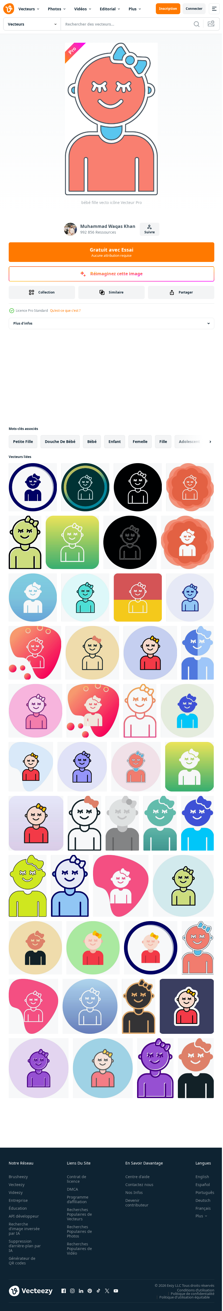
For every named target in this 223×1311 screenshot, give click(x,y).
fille (163, 441)
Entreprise (18, 1200)
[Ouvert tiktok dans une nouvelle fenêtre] (98, 1291)
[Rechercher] (196, 24)
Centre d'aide (134, 1176)
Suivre (149, 232)
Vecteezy (16, 1184)
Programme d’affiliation (76, 1199)
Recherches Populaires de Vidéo (77, 1248)
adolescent (189, 441)
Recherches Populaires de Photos (77, 1231)
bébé (92, 441)
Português (200, 1192)
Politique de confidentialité (188, 1293)
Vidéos (80, 8)
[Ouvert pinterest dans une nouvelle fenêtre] (90, 1291)
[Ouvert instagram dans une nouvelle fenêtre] (72, 1291)
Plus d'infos (22, 323)
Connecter (194, 8)
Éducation (18, 1208)
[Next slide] (201, 441)
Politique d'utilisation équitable (180, 1296)
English (198, 1176)
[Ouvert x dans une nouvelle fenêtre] (107, 1291)
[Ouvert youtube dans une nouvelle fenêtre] (116, 1291)
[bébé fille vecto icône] (33, 487)
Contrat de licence (75, 1179)
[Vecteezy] (8, 8)
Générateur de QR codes (22, 1261)
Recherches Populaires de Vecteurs (77, 1214)
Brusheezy (18, 1176)
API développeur (24, 1216)
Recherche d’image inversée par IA (22, 1228)
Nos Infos (131, 1192)
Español (198, 1184)
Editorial (108, 8)
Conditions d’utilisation (191, 1289)
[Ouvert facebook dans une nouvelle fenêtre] (63, 1291)
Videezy (16, 1192)
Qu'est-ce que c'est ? (65, 310)
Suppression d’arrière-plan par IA (21, 1246)
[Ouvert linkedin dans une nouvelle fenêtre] (81, 1291)
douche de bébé (60, 441)
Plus (133, 8)
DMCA (70, 1189)
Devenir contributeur (133, 1203)
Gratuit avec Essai (111, 252)
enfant (115, 441)
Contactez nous (136, 1184)
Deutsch (198, 1200)
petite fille (23, 441)
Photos (54, 8)
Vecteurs (26, 8)
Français (199, 1208)
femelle (140, 441)
